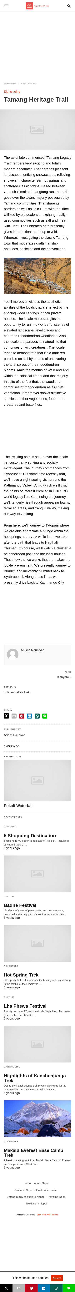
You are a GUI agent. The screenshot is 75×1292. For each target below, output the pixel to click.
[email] (18, 1288)
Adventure (11, 966)
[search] (69, 6)
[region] (37, 44)
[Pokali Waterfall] (37, 780)
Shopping (10, 827)
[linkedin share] (29, 716)
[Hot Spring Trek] (37, 943)
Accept (57, 1278)
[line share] (44, 716)
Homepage (10, 84)
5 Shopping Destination (30, 835)
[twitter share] (6, 716)
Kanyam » (64, 677)
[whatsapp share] (37, 716)
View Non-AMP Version (47, 1215)
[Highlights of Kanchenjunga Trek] (37, 1044)
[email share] (14, 716)
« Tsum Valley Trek (17, 692)
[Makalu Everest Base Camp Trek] (37, 1118)
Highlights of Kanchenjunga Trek (35, 1078)
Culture (9, 896)
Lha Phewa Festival (25, 1006)
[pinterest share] (21, 716)
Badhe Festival (20, 905)
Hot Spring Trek (21, 974)
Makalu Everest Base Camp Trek (33, 1153)
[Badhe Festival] (37, 873)
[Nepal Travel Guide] (37, 5)
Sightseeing (29, 84)
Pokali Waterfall (18, 806)
